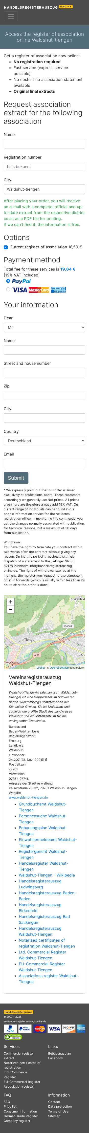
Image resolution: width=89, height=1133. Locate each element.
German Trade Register (21, 1116)
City (7, 179)
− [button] (10, 609)
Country (11, 431)
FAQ (7, 1102)
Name (9, 134)
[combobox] (44, 143)
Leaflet (41, 667)
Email (9, 454)
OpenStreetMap (59, 667)
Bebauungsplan (59, 1053)
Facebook (55, 1058)
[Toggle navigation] (11, 16)
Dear (8, 317)
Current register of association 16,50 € (46, 246)
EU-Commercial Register (22, 1082)
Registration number (23, 157)
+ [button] (10, 602)
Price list (10, 1106)
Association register (19, 1086)
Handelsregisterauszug (38, 7)
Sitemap (54, 1116)
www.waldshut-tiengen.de (28, 797)
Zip (7, 386)
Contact (54, 1102)
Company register (17, 1121)
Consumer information (20, 1111)
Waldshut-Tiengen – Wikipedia (47, 875)
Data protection (60, 1106)
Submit (16, 478)
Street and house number (27, 363)
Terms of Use (58, 1111)
